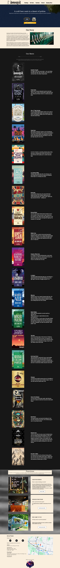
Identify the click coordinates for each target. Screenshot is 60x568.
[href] (40, 546)
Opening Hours (49, 2)
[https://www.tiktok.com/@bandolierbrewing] (23, 540)
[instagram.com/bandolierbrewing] (16, 540)
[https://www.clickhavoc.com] (30, 564)
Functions (38, 2)
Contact (43, 2)
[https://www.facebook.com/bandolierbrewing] (10, 540)
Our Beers (32, 2)
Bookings (26, 2)
